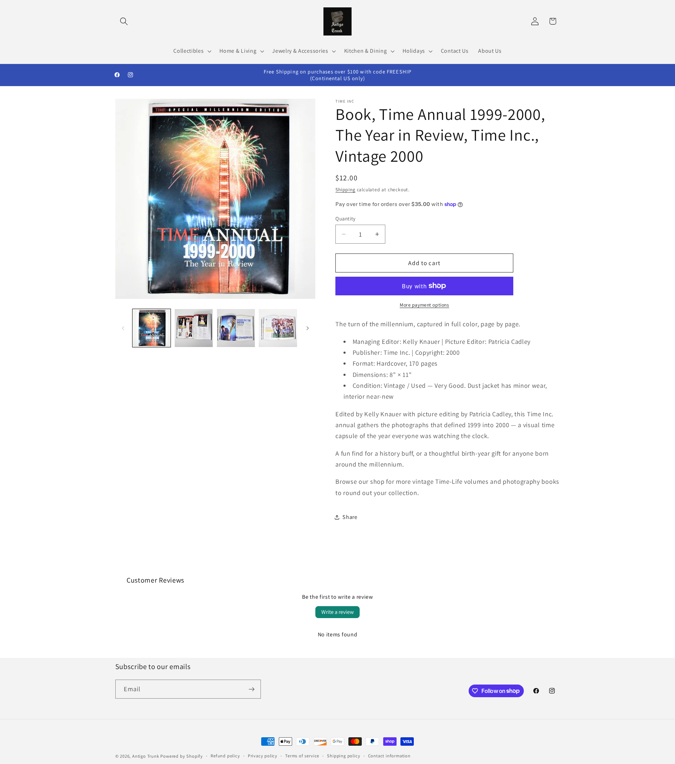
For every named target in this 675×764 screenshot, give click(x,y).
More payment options (424, 305)
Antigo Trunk (145, 756)
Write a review (337, 612)
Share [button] (349, 517)
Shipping (345, 189)
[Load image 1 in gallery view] (152, 328)
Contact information (389, 756)
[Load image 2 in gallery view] (194, 328)
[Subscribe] (252, 689)
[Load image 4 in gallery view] (278, 328)
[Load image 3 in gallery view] (236, 328)
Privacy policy (262, 756)
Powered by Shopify (181, 756)
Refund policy (225, 756)
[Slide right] (307, 328)
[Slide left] (123, 328)
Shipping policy (343, 756)
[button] (124, 21)
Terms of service (302, 756)
